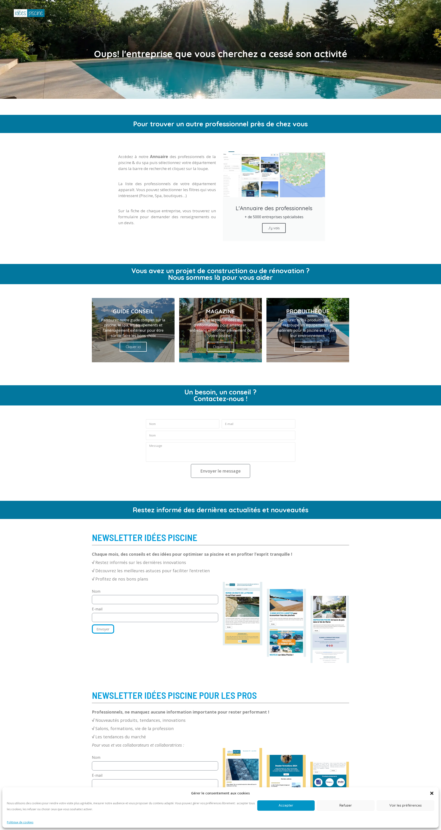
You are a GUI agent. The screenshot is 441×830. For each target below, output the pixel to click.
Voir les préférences (405, 805)
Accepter (286, 805)
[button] (432, 793)
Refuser (345, 805)
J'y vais (274, 228)
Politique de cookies (20, 822)
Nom (96, 591)
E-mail (97, 609)
